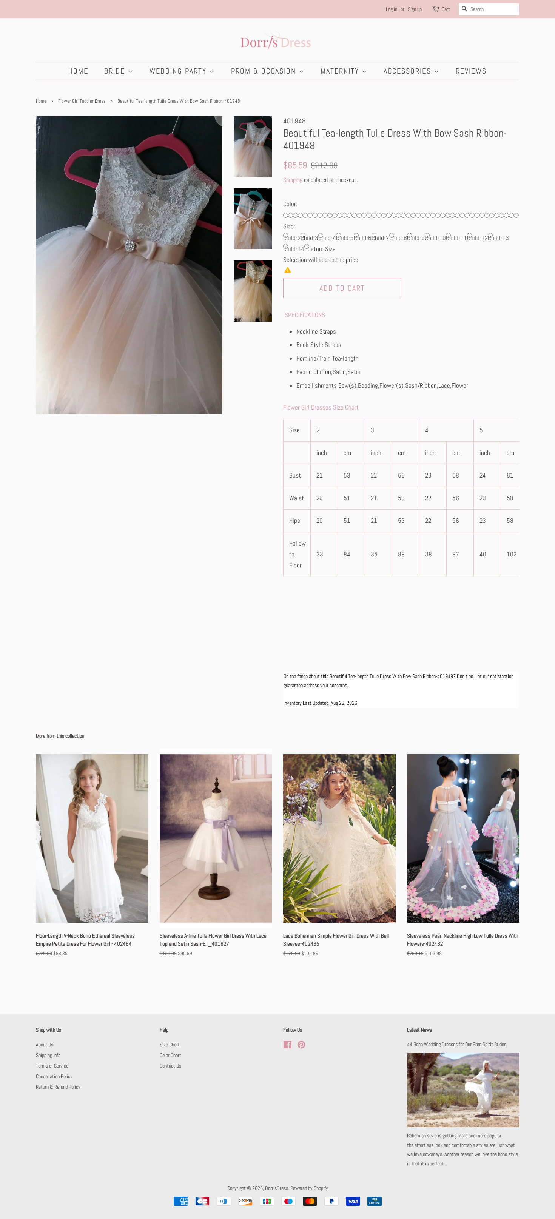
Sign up (415, 9)
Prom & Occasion (265, 71)
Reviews (471, 71)
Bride (116, 71)
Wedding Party (179, 71)
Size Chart (170, 1044)
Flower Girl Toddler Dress (82, 101)
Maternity (341, 71)
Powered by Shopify (309, 1188)
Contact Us (170, 1065)
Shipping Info (48, 1055)
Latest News (419, 1029)
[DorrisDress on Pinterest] (301, 1046)
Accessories (409, 71)
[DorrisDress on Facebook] (287, 1046)
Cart (446, 9)
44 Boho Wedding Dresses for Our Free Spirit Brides (456, 1044)
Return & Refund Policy (58, 1086)
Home (78, 71)
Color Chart (170, 1055)
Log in (391, 9)
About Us (44, 1044)
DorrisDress (276, 1188)
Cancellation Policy (54, 1076)
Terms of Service (52, 1065)
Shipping (292, 180)
